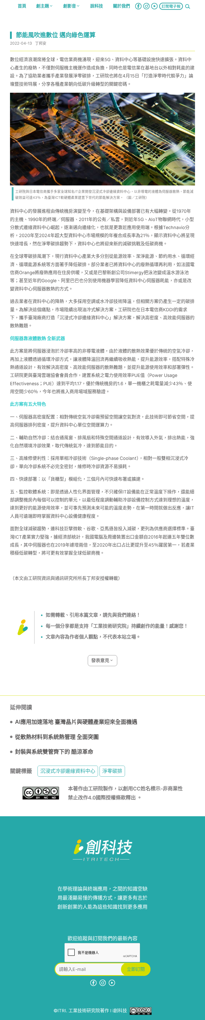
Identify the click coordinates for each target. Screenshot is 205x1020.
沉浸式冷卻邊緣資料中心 (67, 771)
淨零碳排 (112, 771)
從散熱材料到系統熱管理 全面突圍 (57, 737)
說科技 (96, 6)
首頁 (22, 6)
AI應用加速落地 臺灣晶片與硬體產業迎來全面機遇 (76, 722)
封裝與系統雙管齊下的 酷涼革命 (54, 751)
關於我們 (121, 6)
